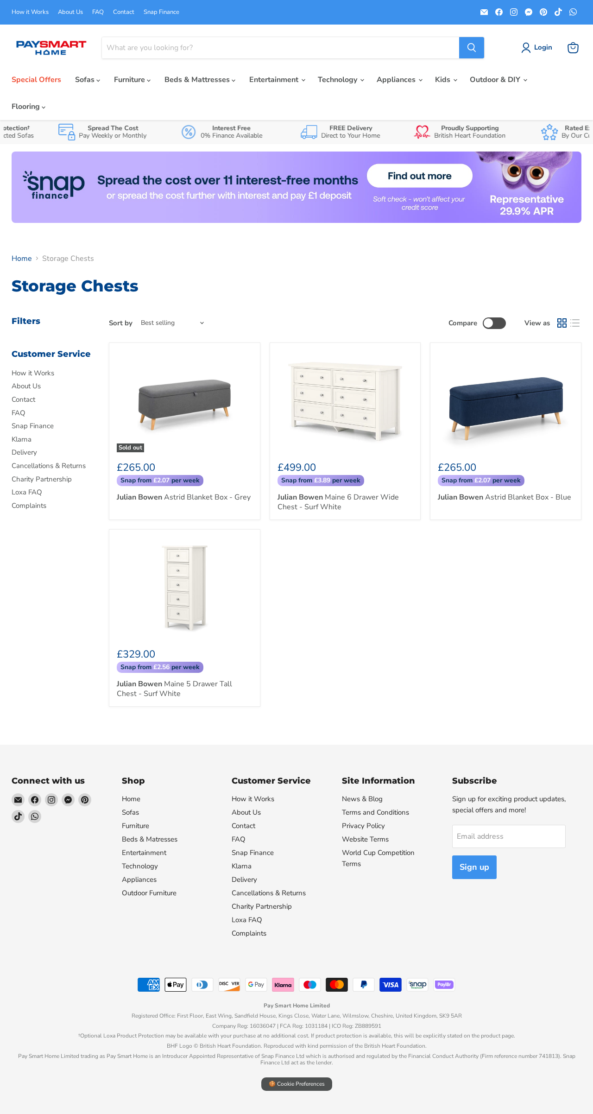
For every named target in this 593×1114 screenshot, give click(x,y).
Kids (443, 80)
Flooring (27, 106)
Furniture (130, 80)
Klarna (22, 439)
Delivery (24, 452)
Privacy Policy (363, 825)
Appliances (397, 80)
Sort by (120, 323)
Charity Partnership (42, 479)
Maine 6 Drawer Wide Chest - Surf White (338, 502)
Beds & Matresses (149, 839)
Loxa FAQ (27, 492)
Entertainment (274, 80)
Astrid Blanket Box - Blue (504, 497)
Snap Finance (161, 12)
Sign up (474, 867)
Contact (123, 12)
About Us (70, 12)
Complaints (29, 505)
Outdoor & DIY (496, 80)
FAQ (98, 12)
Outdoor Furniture (149, 893)
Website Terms (365, 839)
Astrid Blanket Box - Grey (184, 497)
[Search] (471, 47)
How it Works (30, 12)
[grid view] (561, 322)
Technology (338, 80)
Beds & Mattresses (198, 80)
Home (22, 258)
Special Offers (36, 80)
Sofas (85, 80)
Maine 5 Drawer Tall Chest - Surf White (174, 689)
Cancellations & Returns (49, 465)
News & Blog (362, 799)
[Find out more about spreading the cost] (296, 187)
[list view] (574, 322)
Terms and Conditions (375, 812)
